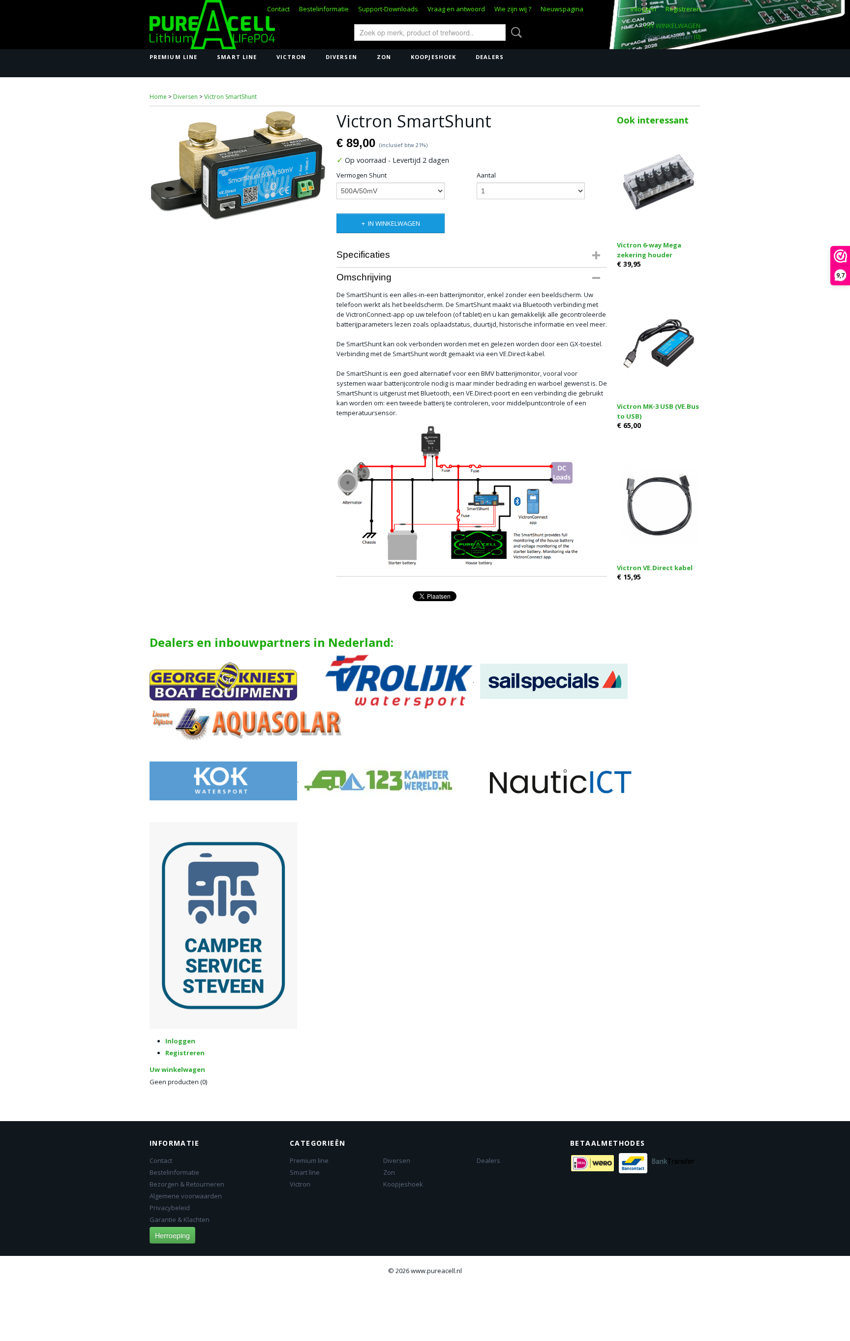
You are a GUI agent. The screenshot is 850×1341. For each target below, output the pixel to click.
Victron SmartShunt (230, 96)
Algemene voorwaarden (186, 1195)
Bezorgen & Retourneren (187, 1184)
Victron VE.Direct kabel (655, 567)
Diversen (341, 57)
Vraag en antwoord (456, 8)
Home (158, 96)
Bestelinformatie (324, 8)
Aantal (486, 175)
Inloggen (643, 8)
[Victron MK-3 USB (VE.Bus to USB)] (658, 343)
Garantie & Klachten (180, 1219)
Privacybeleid (170, 1207)
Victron (291, 57)
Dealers (490, 57)
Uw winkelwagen (672, 25)
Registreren (683, 8)
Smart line (237, 57)
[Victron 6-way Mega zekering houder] (658, 181)
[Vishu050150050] (238, 165)
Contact (278, 8)
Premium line (173, 57)
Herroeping (172, 1235)
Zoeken (514, 32)
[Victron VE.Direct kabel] (658, 504)
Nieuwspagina (562, 8)
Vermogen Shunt (361, 175)
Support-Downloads (388, 8)
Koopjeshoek (433, 57)
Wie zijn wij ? (512, 8)
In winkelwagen (394, 223)
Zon (384, 57)
